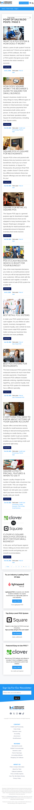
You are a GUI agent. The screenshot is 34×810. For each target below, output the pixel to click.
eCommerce (17, 736)
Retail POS (18, 344)
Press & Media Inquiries (17, 773)
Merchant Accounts (17, 746)
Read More (7, 67)
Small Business (16, 508)
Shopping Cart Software (17, 757)
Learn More (17, 601)
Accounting (17, 733)
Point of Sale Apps (17, 753)
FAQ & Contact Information (17, 767)
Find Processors (24, 3)
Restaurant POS (19, 397)
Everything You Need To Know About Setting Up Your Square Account (16, 419)
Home (3, 8)
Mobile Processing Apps (17, 748)
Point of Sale (9, 8)
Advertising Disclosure (12, 796)
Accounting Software (17, 755)
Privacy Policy (17, 778)
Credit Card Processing (17, 726)
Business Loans (17, 731)
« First (7, 566)
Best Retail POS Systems (16, 315)
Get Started (17, 633)
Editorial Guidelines (17, 771)
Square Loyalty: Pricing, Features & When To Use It (14, 473)
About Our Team (17, 769)
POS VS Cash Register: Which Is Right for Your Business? (15, 263)
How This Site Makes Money (17, 776)
